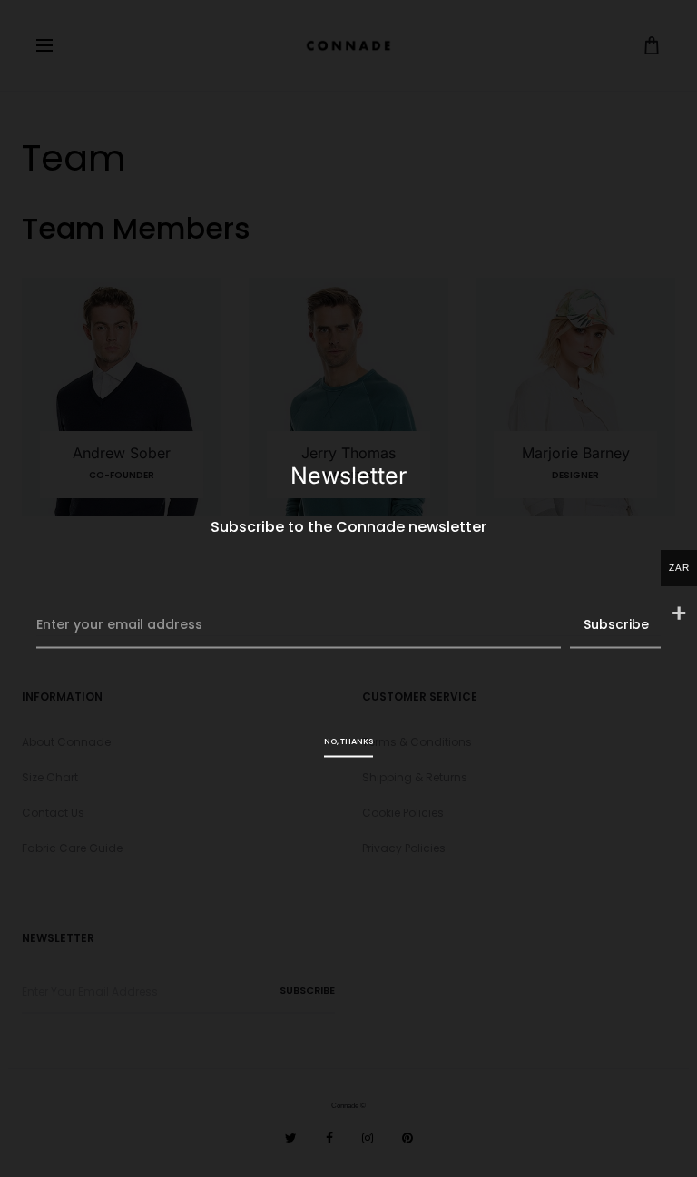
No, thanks (348, 740)
